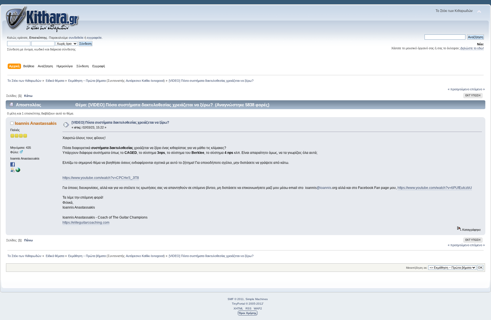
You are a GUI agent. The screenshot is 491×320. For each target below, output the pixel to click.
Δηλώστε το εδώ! (472, 48)
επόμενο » (477, 89)
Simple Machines (257, 299)
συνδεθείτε (76, 37)
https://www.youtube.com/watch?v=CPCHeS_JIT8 (101, 178)
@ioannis (324, 188)
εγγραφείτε (94, 37)
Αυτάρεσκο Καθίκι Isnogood (145, 80)
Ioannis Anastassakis (36, 123)
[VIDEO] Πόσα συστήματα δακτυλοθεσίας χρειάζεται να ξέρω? (120, 123)
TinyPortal (238, 303)
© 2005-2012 (254, 303)
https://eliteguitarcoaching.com (86, 223)
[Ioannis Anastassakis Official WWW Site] (18, 171)
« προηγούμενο (458, 89)
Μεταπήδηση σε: (416, 267)
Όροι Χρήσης (248, 313)
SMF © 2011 (236, 299)
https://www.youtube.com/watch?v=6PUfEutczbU (435, 188)
